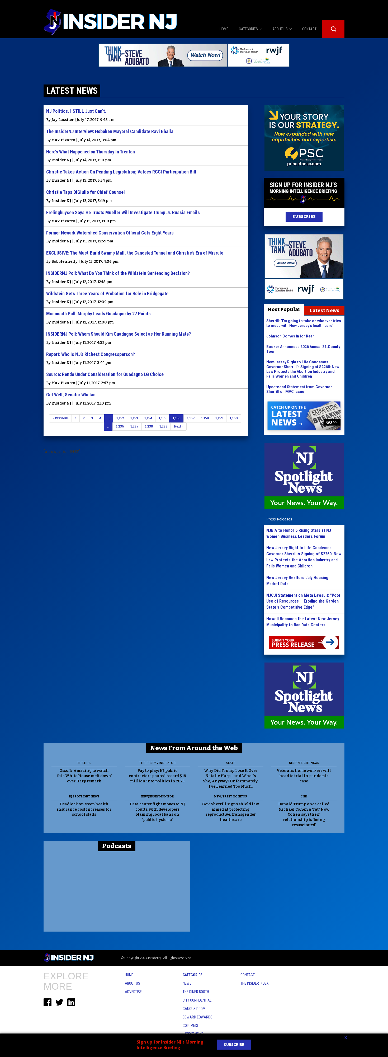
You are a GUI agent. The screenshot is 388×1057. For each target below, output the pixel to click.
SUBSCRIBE (303, 216)
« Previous (61, 418)
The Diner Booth (196, 992)
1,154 (148, 418)
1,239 (163, 426)
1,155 (162, 418)
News (187, 983)
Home (129, 975)
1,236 (120, 426)
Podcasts (116, 846)
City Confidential (197, 1000)
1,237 (134, 426)
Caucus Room (194, 1009)
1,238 (149, 426)
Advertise (133, 992)
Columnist (191, 1025)
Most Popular (284, 309)
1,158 (205, 418)
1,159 (219, 418)
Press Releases (279, 519)
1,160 (234, 418)
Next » (178, 426)
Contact (247, 975)
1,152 (120, 418)
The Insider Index (254, 983)
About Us (132, 983)
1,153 (134, 418)
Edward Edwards (197, 1017)
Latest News (324, 310)
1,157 (191, 418)
